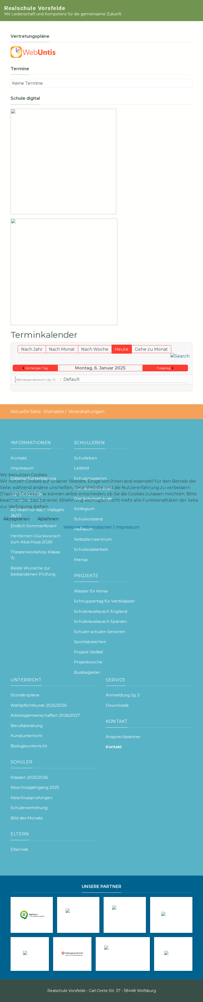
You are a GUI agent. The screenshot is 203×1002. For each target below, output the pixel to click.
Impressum (128, 527)
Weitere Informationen (87, 527)
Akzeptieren (16, 518)
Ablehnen (48, 518)
